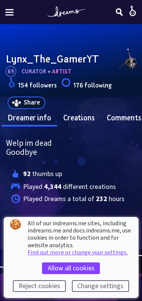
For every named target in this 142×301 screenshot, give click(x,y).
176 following (92, 85)
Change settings (100, 286)
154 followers (37, 85)
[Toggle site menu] (9, 12)
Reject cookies (39, 286)
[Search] (119, 12)
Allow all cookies (71, 268)
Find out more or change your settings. (78, 253)
